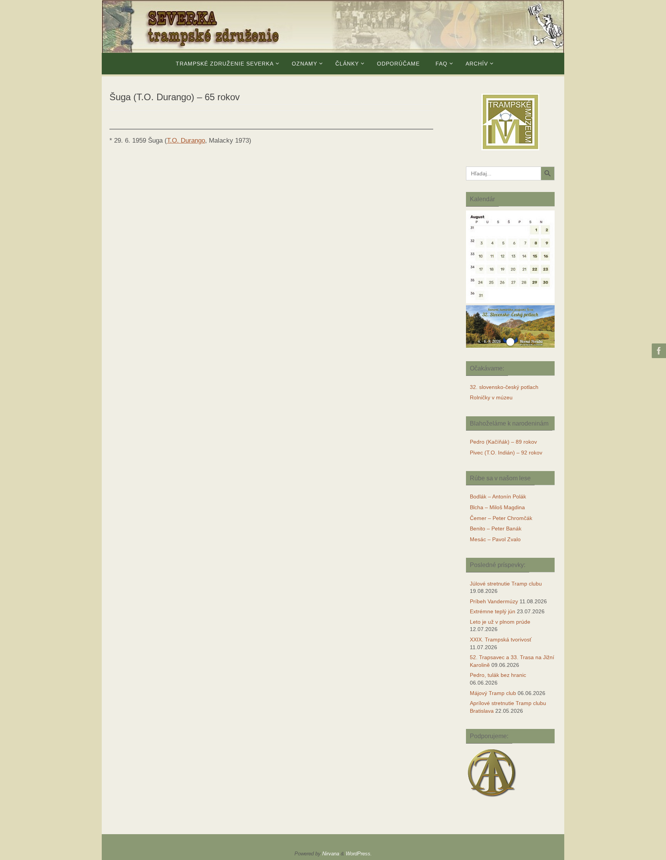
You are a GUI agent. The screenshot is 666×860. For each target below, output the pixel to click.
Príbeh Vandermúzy (494, 601)
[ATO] (492, 797)
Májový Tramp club (493, 693)
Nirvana (330, 854)
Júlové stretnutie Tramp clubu (506, 584)
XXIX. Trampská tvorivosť (500, 639)
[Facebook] (658, 350)
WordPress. (359, 854)
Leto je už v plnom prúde (500, 622)
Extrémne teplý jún (492, 611)
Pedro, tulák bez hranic (498, 675)
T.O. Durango (186, 140)
